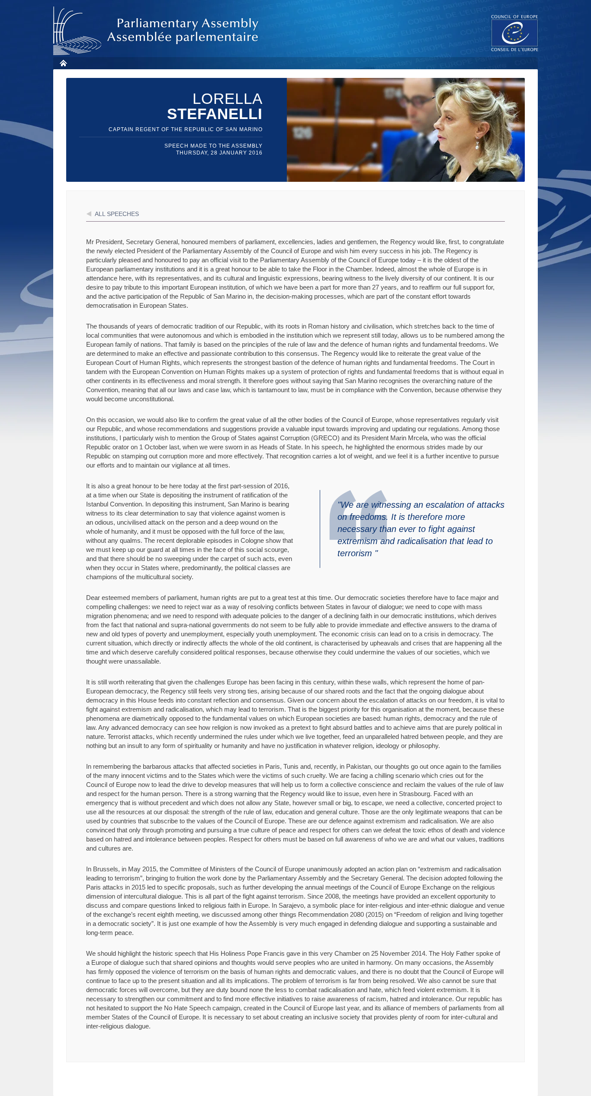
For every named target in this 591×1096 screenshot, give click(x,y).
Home (63, 63)
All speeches (117, 213)
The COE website (515, 32)
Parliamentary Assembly (157, 30)
